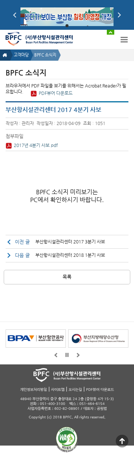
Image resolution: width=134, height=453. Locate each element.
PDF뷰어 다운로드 (56, 93)
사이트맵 (57, 389)
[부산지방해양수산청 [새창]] (98, 338)
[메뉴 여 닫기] (124, 40)
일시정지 (67, 355)
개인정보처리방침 (33, 389)
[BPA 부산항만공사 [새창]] (36, 338)
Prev (14, 14)
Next (119, 14)
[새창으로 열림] (67, 16)
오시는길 (75, 389)
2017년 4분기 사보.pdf (36, 145)
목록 (67, 277)
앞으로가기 (55, 355)
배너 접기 (110, 32)
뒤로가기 (78, 355)
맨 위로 (122, 441)
